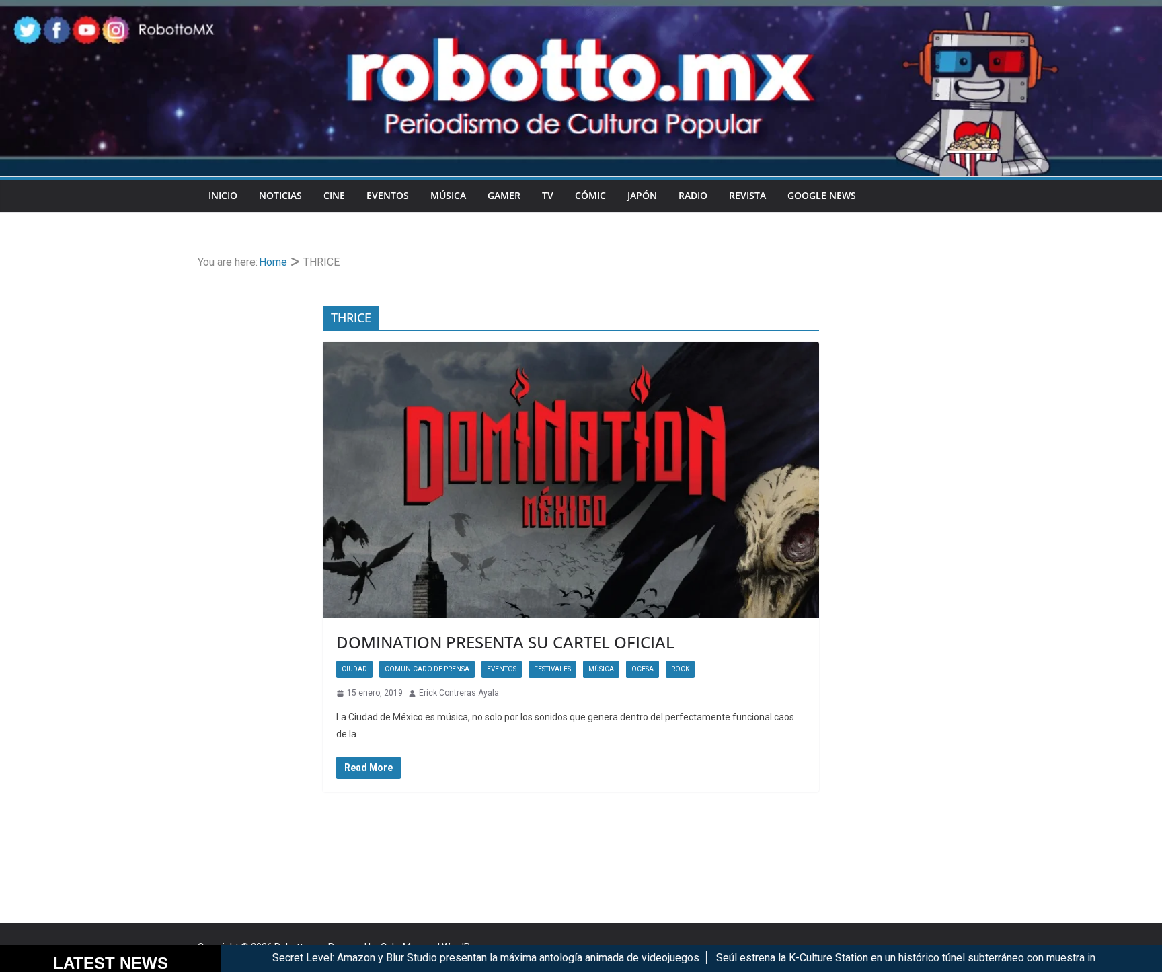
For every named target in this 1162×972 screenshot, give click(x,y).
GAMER (504, 195)
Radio (693, 195)
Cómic (590, 195)
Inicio (222, 195)
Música (448, 195)
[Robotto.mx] (581, 9)
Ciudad (354, 669)
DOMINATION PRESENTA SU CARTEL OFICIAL (505, 642)
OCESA (642, 669)
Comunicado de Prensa (427, 669)
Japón (642, 195)
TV (547, 195)
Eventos (387, 195)
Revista (747, 195)
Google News (821, 195)
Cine (334, 195)
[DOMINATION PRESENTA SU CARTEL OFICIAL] (571, 480)
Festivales (552, 669)
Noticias (280, 195)
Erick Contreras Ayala (459, 693)
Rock (680, 669)
